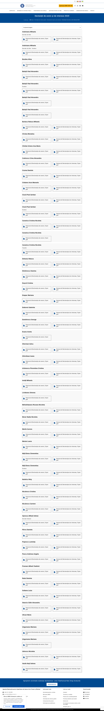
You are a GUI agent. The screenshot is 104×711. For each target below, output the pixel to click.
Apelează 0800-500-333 (65, 5)
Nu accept (7, 706)
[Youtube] (83, 6)
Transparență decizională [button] (40, 10)
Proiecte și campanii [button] (69, 10)
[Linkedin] (80, 6)
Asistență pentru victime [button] (55, 10)
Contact (92, 10)
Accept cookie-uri (18, 706)
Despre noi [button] (12, 10)
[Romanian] (78, 1)
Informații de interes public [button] (24, 10)
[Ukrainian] (82, 1)
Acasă (32, 19)
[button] (75, 1)
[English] (80, 1)
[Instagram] (78, 6)
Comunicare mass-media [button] (82, 10)
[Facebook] (75, 6)
